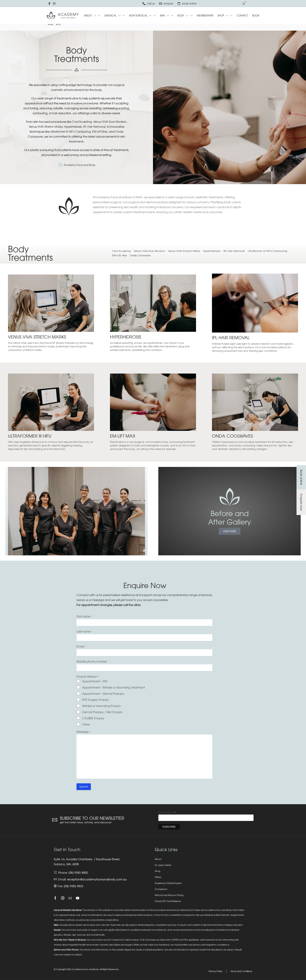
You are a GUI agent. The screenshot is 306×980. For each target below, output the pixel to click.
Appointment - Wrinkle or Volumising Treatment (113, 687)
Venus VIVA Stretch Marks (46, 126)
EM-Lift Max (99, 131)
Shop (157, 870)
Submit (84, 786)
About (158, 858)
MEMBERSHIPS (205, 15)
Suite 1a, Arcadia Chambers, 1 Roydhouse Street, (87, 859)
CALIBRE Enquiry (93, 718)
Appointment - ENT (94, 681)
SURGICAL (110, 15)
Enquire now (301, 502)
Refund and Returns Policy (169, 895)
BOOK (255, 15)
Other (86, 724)
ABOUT (88, 15)
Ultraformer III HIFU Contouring (70, 131)
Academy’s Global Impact (168, 882)
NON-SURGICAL (138, 15)
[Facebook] (55, 898)
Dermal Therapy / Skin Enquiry (102, 712)
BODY (180, 15)
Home (50, 24)
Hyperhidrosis (73, 126)
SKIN (162, 15)
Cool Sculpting (82, 121)
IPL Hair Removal (94, 126)
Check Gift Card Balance (168, 901)
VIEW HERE (229, 531)
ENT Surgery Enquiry (95, 699)
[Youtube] (77, 898)
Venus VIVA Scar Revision (109, 121)
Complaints (161, 889)
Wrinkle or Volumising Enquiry (101, 706)
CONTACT (242, 15)
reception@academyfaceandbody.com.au (97, 879)
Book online (301, 477)
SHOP (220, 15)
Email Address (167, 812)
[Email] (70, 898)
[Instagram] (62, 898)
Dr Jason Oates (163, 864)
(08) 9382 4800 (78, 872)
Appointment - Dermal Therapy (103, 693)
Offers (158, 876)
